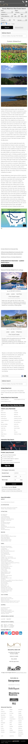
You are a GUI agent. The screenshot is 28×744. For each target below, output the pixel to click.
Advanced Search (19, 27)
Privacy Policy (24, 672)
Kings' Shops (4, 608)
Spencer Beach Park (6, 539)
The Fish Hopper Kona (6, 589)
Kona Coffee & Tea (6, 568)
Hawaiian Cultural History (7, 519)
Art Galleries (4, 514)
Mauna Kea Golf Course (7, 598)
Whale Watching (5, 529)
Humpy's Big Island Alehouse (8, 558)
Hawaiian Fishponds (6, 520)
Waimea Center (5, 613)
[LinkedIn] (20, 633)
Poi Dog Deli (4, 582)
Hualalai (15, 410)
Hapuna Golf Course (6, 597)
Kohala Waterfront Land (6, 401)
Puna (2, 432)
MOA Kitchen (4, 576)
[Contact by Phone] (23, 1)
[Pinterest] (17, 633)
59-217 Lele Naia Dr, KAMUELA (14, 329)
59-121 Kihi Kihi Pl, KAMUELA (14, 291)
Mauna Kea (3, 412)
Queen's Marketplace (6, 612)
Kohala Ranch (4, 418)
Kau (15, 430)
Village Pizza (4, 592)
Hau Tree (3, 555)
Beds (15, 14)
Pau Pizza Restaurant (6, 581)
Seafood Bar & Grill (6, 587)
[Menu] (26, 5)
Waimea (2, 435)
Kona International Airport (7, 502)
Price (2, 18)
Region (16, 10)
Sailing (2, 524)
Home (3, 23)
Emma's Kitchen (5, 552)
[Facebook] (2, 633)
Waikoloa (16, 414)
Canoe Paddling (5, 516)
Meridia (3, 574)
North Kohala (3, 426)
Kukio (2, 410)
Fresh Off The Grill (5, 554)
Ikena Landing (4, 559)
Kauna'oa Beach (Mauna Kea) (8, 536)
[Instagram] (6, 633)
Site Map (18, 672)
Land (13, 23)
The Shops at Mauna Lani (7, 611)
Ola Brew (3, 579)
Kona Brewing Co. (5, 567)
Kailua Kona (3, 416)
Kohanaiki (16, 412)
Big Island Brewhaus (6, 546)
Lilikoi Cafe (4, 569)
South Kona (3, 430)
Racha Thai (4, 585)
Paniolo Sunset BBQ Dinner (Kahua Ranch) (12, 580)
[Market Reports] (13, 405)
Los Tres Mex (4, 571)
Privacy (6, 742)
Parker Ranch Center (6, 610)
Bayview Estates (4, 424)
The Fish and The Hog (6, 588)
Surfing (3, 528)
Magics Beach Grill (6, 572)
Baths (22, 14)
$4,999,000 (21, 287)
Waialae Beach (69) (6, 540)
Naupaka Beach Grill (6, 578)
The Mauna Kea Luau (6, 590)
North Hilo (16, 424)
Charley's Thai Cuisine (6, 547)
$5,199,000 (21, 325)
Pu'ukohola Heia (5, 523)
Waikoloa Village (17, 434)
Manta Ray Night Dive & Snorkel (9, 507)
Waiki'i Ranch (3, 434)
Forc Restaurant (5, 553)
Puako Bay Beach (5, 538)
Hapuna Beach (5, 535)
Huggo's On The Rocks (7, 556)
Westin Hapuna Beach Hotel (8, 508)
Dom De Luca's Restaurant (8, 551)
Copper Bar (4, 548)
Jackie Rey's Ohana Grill (7, 561)
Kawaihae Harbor (5, 607)
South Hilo (3, 428)
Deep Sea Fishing (5, 517)
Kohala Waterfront (5, 399)
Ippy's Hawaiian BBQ (6, 560)
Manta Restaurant (5, 573)
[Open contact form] (26, 1)
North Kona (16, 426)
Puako (2, 422)
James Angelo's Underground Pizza (10, 562)
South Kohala (17, 428)
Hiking (2, 521)
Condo (8, 23)
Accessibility (23, 741)
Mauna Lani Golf (5, 599)
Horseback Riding (5, 522)
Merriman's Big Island (6, 575)
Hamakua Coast (17, 416)
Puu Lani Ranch (17, 422)
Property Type (4, 22)
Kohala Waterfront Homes (19, 399)
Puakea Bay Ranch (18, 420)
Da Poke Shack (5, 549)
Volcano (16, 432)
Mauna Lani (3, 414)
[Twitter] (9, 633)
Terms (2, 742)
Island (2, 10)
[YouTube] (13, 633)
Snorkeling (4, 526)
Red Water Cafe (5, 586)
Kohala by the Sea (18, 418)
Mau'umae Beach (5, 537)
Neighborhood (4, 14)
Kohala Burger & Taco (6, 566)
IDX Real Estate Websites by (6, 741)
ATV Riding (4, 515)
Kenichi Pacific (5, 565)
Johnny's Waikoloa (6, 564)
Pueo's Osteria (4, 583)
